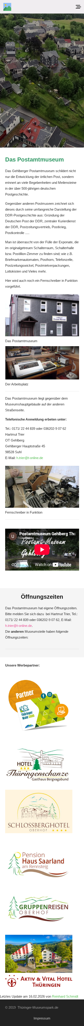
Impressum (42, 1018)
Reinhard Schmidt (65, 996)
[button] (78, 7)
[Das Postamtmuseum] (42, 315)
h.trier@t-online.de (29, 458)
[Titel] (7, 7)
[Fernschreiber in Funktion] (42, 487)
